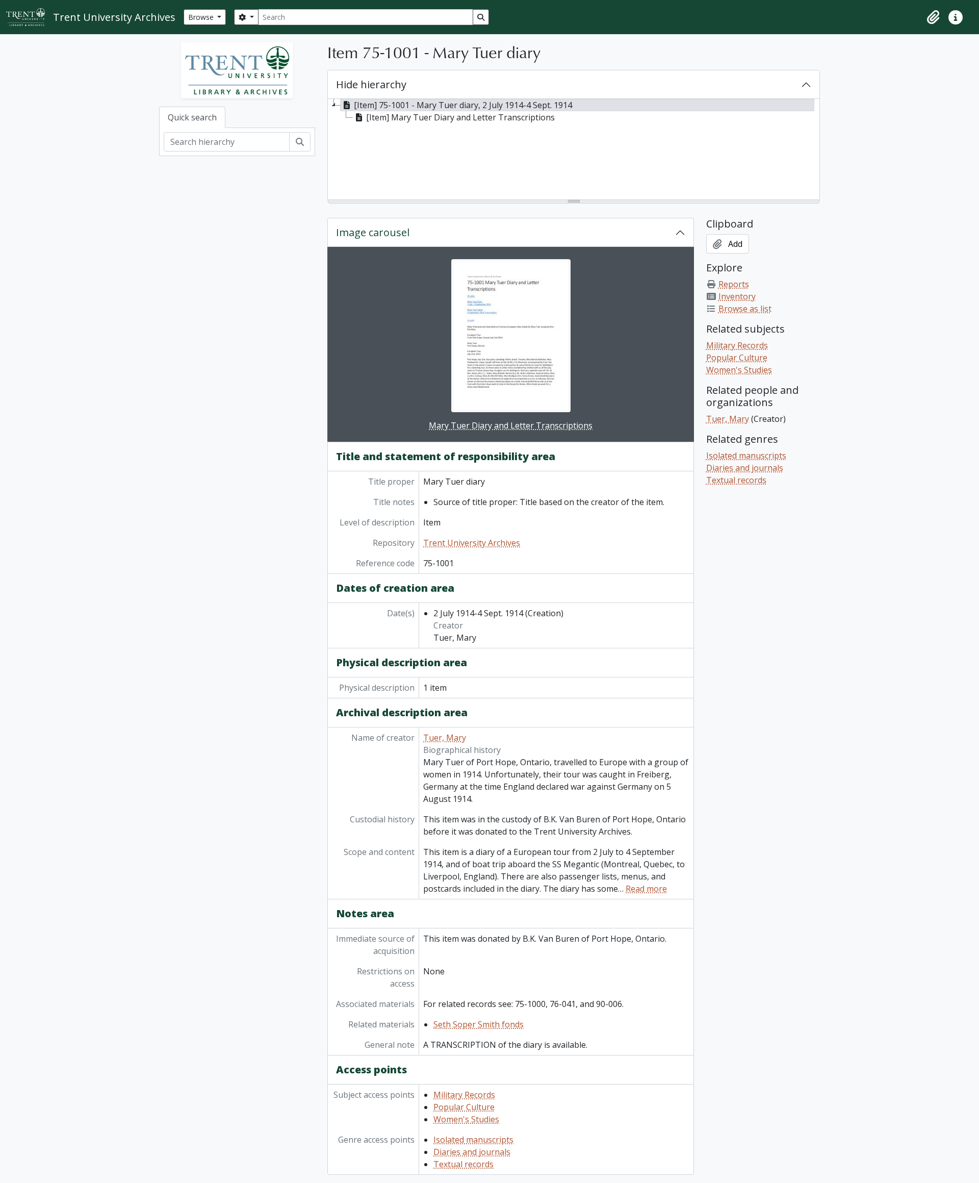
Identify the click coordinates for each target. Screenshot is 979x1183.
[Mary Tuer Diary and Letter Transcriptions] (511, 335)
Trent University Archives (471, 542)
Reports (733, 284)
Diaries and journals (471, 1151)
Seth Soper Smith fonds (478, 1024)
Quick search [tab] (192, 117)
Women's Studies (466, 1119)
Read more (646, 888)
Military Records (464, 1094)
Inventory (737, 296)
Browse (202, 17)
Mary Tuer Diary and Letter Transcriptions (510, 425)
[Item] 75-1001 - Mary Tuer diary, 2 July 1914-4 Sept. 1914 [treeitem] (463, 105)
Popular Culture (464, 1107)
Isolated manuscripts (473, 1139)
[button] (933, 17)
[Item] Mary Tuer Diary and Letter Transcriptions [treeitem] (460, 117)
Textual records (463, 1164)
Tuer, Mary (444, 737)
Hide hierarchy (371, 84)
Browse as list (744, 308)
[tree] (573, 150)
